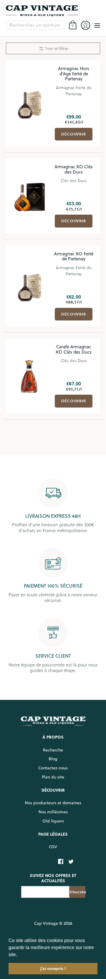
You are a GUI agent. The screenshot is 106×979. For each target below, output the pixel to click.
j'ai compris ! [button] (53, 968)
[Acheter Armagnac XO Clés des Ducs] (29, 195)
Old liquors (53, 821)
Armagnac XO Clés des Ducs (73, 169)
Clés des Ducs (74, 180)
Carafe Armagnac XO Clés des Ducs (74, 349)
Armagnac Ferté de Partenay (74, 90)
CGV (53, 847)
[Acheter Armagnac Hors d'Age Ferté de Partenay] (29, 103)
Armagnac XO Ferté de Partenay (73, 256)
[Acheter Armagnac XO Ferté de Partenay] (29, 285)
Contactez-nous (53, 768)
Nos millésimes (53, 812)
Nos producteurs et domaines (53, 803)
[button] (19, 955)
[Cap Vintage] (53, 10)
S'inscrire (77, 892)
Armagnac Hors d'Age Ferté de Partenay (73, 73)
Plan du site (53, 777)
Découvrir (73, 134)
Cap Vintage (46, 923)
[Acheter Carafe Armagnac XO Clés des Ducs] (29, 375)
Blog (53, 759)
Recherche (53, 750)
